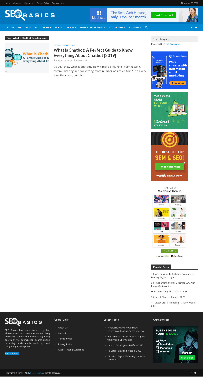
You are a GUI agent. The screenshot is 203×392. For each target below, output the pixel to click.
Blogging (135, 27)
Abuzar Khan (82, 60)
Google (71, 27)
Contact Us (29, 3)
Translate (175, 43)
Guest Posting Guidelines (71, 349)
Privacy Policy (43, 3)
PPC (36, 27)
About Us (17, 3)
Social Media (117, 27)
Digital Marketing (91, 27)
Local (59, 27)
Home (7, 3)
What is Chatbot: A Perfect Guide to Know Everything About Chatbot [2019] (93, 52)
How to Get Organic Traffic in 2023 (169, 291)
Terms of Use (58, 3)
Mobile (47, 27)
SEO (20, 27)
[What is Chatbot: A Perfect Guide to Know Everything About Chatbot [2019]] (27, 57)
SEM (28, 27)
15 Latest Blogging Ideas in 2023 (168, 296)
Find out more (12, 353)
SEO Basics (35, 372)
